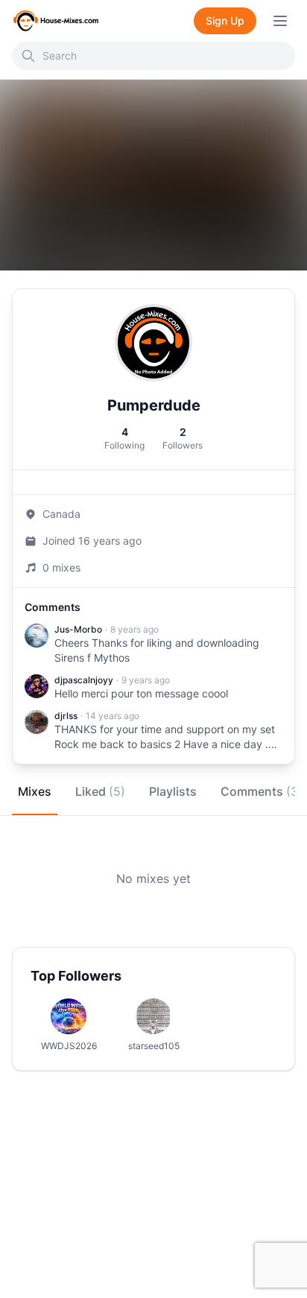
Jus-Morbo (78, 629)
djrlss (65, 715)
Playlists (173, 791)
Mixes (34, 791)
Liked (100, 791)
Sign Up (225, 20)
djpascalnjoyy (83, 680)
